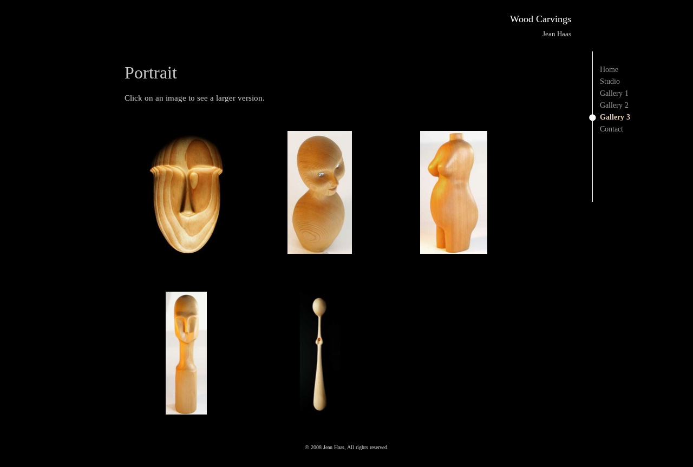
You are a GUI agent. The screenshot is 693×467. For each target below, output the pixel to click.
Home (609, 69)
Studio (610, 81)
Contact (611, 129)
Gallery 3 (615, 117)
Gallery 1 (614, 93)
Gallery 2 (614, 105)
